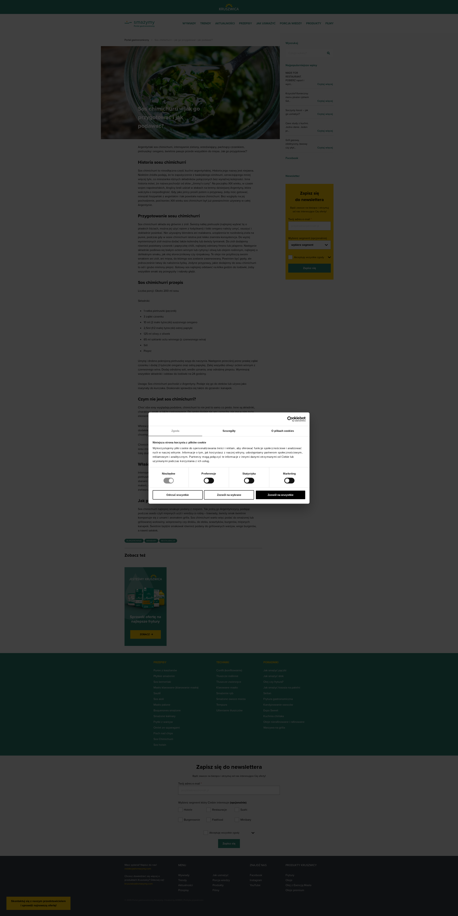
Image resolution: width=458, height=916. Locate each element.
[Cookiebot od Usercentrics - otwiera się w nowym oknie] (290, 419)
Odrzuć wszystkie (177, 494)
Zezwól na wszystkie (280, 494)
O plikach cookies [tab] (282, 430)
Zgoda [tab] (175, 430)
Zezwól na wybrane (229, 494)
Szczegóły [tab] (229, 430)
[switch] (209, 480)
